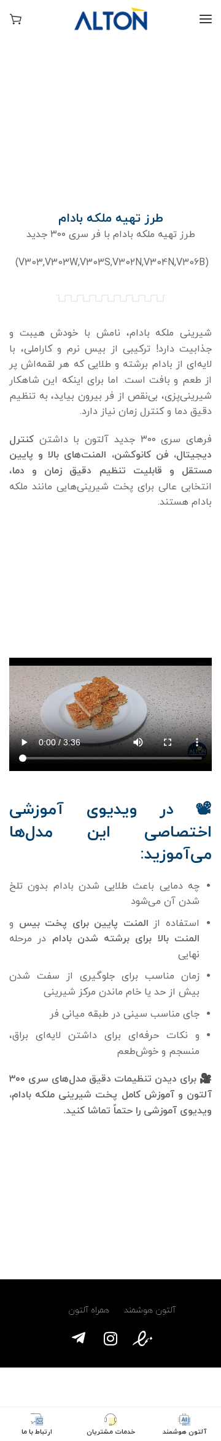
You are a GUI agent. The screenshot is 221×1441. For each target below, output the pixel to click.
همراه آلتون (86, 1310)
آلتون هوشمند (150, 1310)
